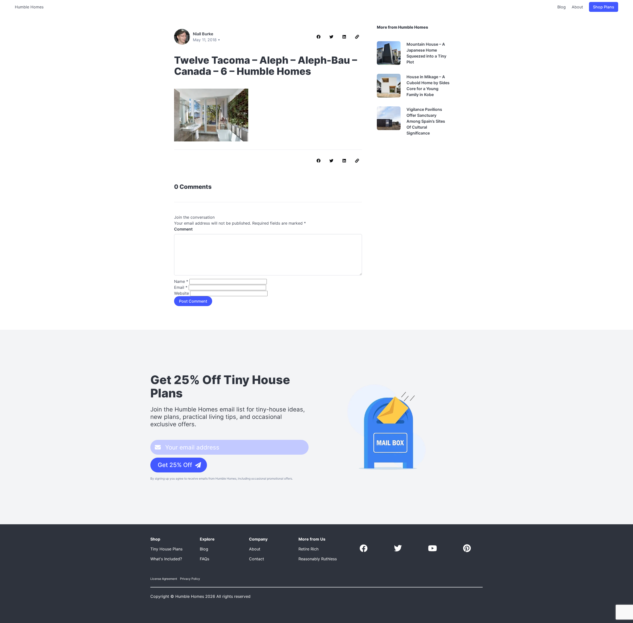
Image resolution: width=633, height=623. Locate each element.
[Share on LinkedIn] (344, 37)
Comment (183, 229)
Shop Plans (603, 6)
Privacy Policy (190, 579)
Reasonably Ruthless (317, 558)
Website (181, 293)
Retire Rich (308, 548)
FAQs (204, 558)
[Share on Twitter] (331, 37)
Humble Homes (29, 6)
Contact (256, 558)
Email (180, 287)
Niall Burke (203, 33)
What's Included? (166, 558)
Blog (561, 6)
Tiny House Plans (166, 548)
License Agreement (163, 579)
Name (181, 281)
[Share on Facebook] (318, 37)
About (577, 6)
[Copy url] (357, 37)
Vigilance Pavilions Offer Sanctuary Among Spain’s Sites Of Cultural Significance (426, 121)
